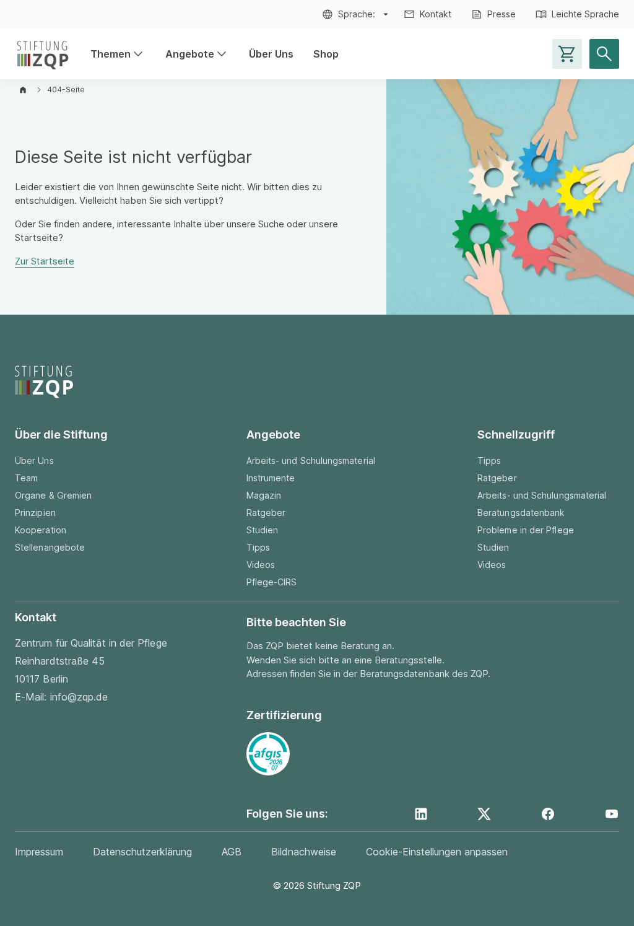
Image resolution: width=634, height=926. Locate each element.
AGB (231, 851)
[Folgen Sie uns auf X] (484, 813)
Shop (326, 54)
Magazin (264, 495)
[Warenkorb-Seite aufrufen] (567, 54)
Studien (262, 530)
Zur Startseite (44, 261)
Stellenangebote (50, 547)
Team (26, 478)
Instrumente (270, 478)
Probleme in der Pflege (525, 530)
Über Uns (271, 54)
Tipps (258, 547)
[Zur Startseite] (43, 53)
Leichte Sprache (585, 14)
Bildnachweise (303, 851)
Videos (260, 564)
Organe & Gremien (53, 495)
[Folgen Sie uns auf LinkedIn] (421, 813)
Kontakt (435, 14)
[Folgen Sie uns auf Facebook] (548, 813)
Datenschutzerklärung (142, 851)
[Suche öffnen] (604, 54)
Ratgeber (266, 512)
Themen (117, 54)
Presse (501, 14)
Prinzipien (35, 512)
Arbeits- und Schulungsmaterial (310, 460)
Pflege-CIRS (271, 582)
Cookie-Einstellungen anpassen (437, 851)
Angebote (197, 54)
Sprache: (356, 14)
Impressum (39, 851)
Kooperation (40, 530)
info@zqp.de (79, 697)
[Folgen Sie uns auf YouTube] (611, 813)
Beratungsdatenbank (521, 512)
